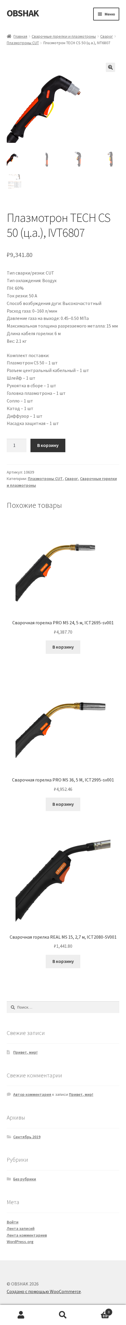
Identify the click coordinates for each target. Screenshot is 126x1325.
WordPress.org (20, 1241)
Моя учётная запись (21, 1315)
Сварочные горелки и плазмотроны (64, 36)
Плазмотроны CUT (23, 42)
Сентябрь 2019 (26, 1136)
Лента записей (21, 1228)
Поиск (63, 1315)
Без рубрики (24, 1179)
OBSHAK (23, 13)
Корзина (97, 1310)
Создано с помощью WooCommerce (44, 1291)
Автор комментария (32, 1094)
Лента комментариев (27, 1235)
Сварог (106, 36)
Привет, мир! (25, 1052)
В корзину (48, 445)
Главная (20, 36)
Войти (12, 1222)
